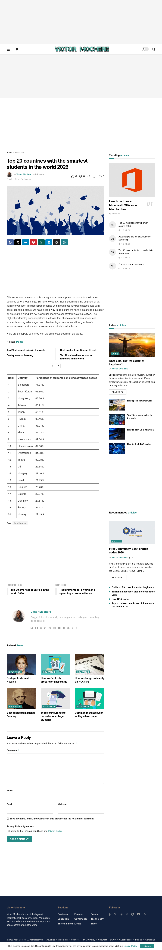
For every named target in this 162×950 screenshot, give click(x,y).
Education (19, 152)
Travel (94, 923)
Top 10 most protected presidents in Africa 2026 (135, 252)
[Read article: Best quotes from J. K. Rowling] (21, 664)
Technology (97, 918)
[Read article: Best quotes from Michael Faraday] (21, 698)
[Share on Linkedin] (25, 242)
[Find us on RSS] (144, 914)
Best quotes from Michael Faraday (21, 714)
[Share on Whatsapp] (41, 242)
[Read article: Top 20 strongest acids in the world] (117, 419)
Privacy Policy (55, 830)
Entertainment (65, 923)
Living (115, 353)
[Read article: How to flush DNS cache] (117, 448)
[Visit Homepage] (82, 49)
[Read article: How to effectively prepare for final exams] (55, 664)
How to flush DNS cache (139, 444)
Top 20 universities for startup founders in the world (76, 356)
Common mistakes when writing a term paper (89, 714)
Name (10, 790)
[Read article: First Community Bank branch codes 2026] (132, 532)
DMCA (113, 939)
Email (9, 804)
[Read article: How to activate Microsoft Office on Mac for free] (132, 180)
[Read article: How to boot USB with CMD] (117, 434)
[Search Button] (153, 49)
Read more (119, 391)
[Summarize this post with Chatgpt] (56, 242)
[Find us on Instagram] (121, 914)
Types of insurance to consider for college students (53, 716)
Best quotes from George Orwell (78, 350)
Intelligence (20, 523)
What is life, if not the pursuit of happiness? (126, 362)
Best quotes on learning (20, 355)
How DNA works (120, 599)
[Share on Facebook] (10, 242)
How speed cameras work (139, 400)
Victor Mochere (23, 174)
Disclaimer (63, 939)
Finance (78, 914)
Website (62, 804)
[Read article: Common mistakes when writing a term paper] (89, 698)
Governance (80, 918)
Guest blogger (125, 939)
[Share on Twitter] (17, 242)
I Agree (147, 945)
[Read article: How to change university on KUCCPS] (89, 664)
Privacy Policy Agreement (20, 826)
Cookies (75, 939)
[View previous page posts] (52, 366)
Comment (13, 750)
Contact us (150, 939)
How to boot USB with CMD (140, 429)
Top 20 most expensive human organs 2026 (133, 224)
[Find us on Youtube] (138, 914)
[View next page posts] (58, 366)
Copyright (102, 939)
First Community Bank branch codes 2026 (128, 550)
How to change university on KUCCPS (89, 679)
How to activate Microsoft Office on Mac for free (123, 205)
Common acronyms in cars (131, 264)
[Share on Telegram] (48, 242)
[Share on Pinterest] (33, 242)
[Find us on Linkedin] (127, 914)
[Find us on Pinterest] (132, 914)
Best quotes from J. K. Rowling (19, 679)
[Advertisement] (81, 22)
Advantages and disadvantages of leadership (134, 238)
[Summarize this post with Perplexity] (64, 242)
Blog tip (138, 939)
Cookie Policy (130, 945)
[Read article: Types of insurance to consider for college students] (55, 698)
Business (116, 541)
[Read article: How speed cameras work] (117, 405)
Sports (94, 914)
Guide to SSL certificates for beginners (133, 587)
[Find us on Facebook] (110, 914)
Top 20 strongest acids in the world (26, 350)
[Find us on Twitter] (115, 914)
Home (9, 152)
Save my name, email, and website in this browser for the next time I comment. (52, 818)
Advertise (51, 939)
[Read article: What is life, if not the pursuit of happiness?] (132, 345)
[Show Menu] (8, 49)
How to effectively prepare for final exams (54, 679)
